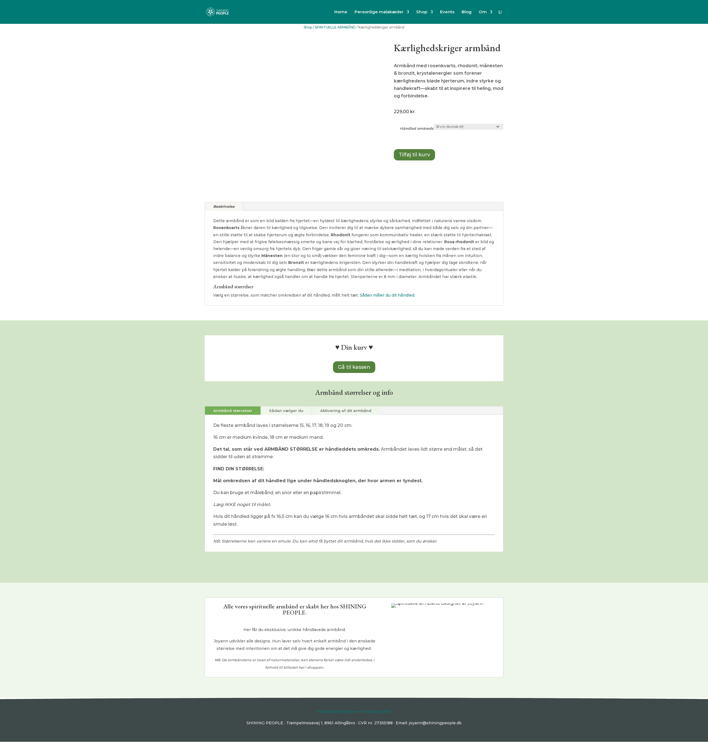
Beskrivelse (224, 206)
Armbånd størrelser (232, 410)
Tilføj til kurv (414, 155)
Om (483, 12)
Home (340, 12)
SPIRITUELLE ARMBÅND (335, 27)
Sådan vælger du (286, 410)
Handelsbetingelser (337, 711)
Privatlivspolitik (375, 711)
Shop (421, 12)
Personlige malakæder (379, 12)
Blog (467, 12)
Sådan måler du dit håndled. (387, 295)
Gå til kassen (354, 367)
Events (447, 12)
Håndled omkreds (416, 128)
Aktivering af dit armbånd (345, 410)
